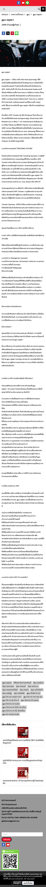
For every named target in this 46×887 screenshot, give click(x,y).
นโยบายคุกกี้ (30, 879)
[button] (38, 9)
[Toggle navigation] (43, 9)
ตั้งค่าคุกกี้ (16, 883)
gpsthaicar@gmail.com (10, 821)
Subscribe (6, 839)
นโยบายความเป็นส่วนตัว (15, 879)
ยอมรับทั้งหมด (28, 883)
